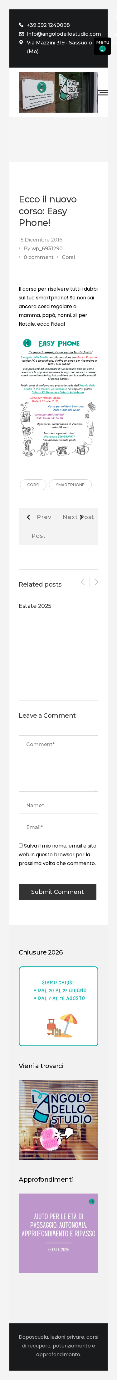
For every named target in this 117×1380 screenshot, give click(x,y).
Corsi (68, 257)
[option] (58, 606)
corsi (33, 484)
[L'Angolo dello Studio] (58, 92)
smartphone (70, 484)
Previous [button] (83, 582)
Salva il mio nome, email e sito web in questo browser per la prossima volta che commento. (57, 854)
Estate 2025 (35, 606)
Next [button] (97, 582)
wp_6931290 (47, 249)
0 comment (39, 257)
